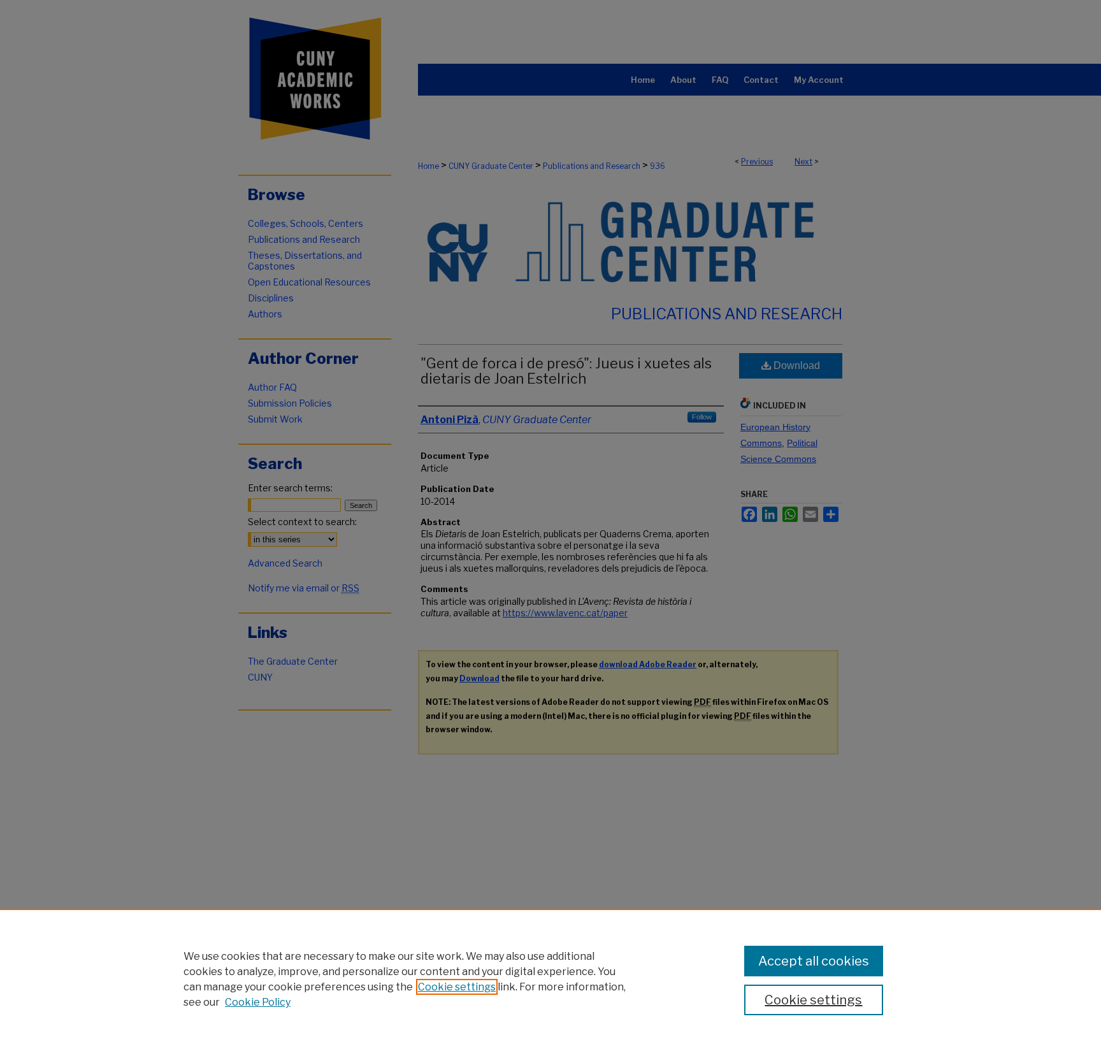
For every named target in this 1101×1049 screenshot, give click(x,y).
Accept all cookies (813, 961)
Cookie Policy (258, 1002)
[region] (550, 979)
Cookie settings (457, 987)
